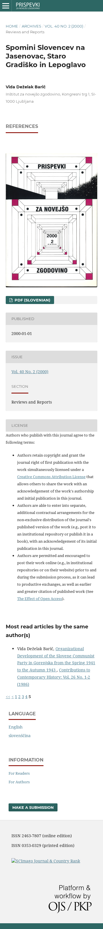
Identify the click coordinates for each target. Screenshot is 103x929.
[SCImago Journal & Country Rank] (45, 861)
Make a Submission (33, 807)
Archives (31, 26)
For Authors (19, 781)
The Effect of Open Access (39, 598)
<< (8, 696)
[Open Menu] (5, 5)
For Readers (19, 773)
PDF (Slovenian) (31, 300)
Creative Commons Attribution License (51, 476)
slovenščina (20, 735)
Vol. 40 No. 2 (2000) (64, 26)
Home (12, 26)
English (16, 727)
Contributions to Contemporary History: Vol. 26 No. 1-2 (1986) (53, 677)
